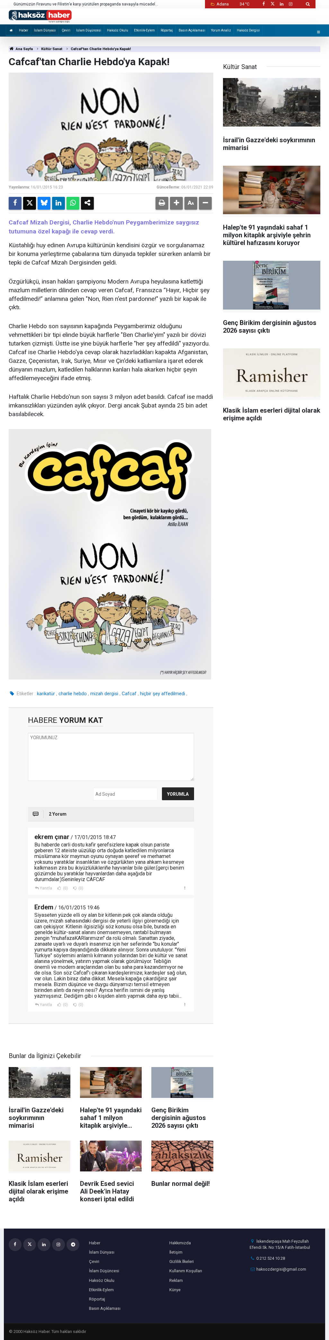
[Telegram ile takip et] (73, 1244)
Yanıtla (46, 888)
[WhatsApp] (73, 203)
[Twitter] (29, 203)
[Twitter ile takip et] (272, 4)
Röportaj (167, 30)
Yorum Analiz (221, 30)
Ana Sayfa (24, 49)
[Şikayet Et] (185, 888)
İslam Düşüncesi (88, 30)
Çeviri (66, 30)
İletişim (175, 1252)
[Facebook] (15, 203)
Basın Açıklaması (192, 30)
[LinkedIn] (58, 203)
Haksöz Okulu (117, 30)
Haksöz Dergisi (248, 30)
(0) (65, 888)
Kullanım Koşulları (185, 1270)
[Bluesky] (44, 203)
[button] (176, 203)
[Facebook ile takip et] (263, 4)
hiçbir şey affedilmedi (162, 693)
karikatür (46, 693)
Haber (23, 30)
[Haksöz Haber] (40, 16)
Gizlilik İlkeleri (181, 1261)
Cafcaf (129, 693)
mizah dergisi (104, 693)
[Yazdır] (162, 203)
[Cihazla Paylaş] (87, 203)
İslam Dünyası (45, 30)
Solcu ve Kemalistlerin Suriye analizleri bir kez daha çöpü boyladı (70, 4)
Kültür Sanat (51, 49)
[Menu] (318, 32)
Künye (175, 1289)
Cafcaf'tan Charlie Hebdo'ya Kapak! (101, 49)
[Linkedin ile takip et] (281, 4)
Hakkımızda (180, 1242)
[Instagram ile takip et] (290, 4)
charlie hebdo (72, 693)
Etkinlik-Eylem (144, 30)
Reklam (176, 1280)
